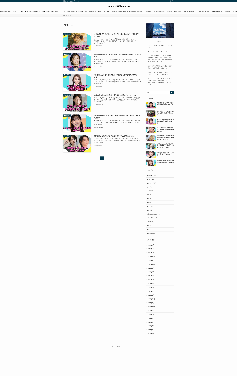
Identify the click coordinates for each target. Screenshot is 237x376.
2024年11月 (151, 303)
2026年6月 (151, 245)
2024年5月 (151, 326)
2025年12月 (151, 256)
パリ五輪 (150, 191)
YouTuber (151, 179)
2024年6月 (151, 322)
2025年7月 (151, 272)
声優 (149, 202)
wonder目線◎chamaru (118, 6)
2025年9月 (151, 268)
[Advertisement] (55, 362)
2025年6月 (151, 276)
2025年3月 (151, 287)
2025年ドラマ (152, 175)
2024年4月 (151, 330)
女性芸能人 (151, 206)
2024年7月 (151, 318)
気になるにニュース (154, 214)
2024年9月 (151, 310)
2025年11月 (151, 260)
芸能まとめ (151, 233)
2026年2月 (151, 252)
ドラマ (150, 187)
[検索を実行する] (172, 92)
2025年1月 (151, 295)
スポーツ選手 (152, 183)
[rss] (170, 1)
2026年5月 (151, 249)
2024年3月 (151, 333)
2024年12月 (151, 299)
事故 (149, 198)
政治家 (150, 210)
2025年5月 (151, 279)
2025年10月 (151, 264)
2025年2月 (151, 291)
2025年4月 (151, 283)
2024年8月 (151, 314)
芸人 (149, 229)
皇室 (149, 225)
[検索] (173, 1)
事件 (149, 195)
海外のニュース (152, 218)
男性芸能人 (151, 221)
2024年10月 (151, 306)
